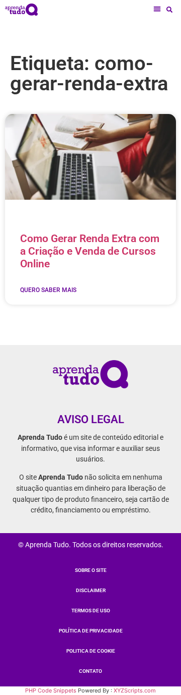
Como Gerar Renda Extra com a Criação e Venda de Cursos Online (89, 251)
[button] (157, 9)
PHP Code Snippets (50, 690)
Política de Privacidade (91, 630)
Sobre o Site (91, 570)
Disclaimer (91, 590)
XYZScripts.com (135, 690)
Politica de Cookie (90, 651)
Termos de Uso (90, 610)
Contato (90, 671)
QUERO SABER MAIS (48, 290)
